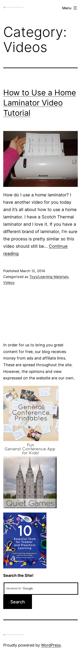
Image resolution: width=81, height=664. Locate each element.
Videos (8, 282)
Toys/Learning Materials (48, 276)
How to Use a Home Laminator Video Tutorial (39, 103)
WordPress (51, 645)
